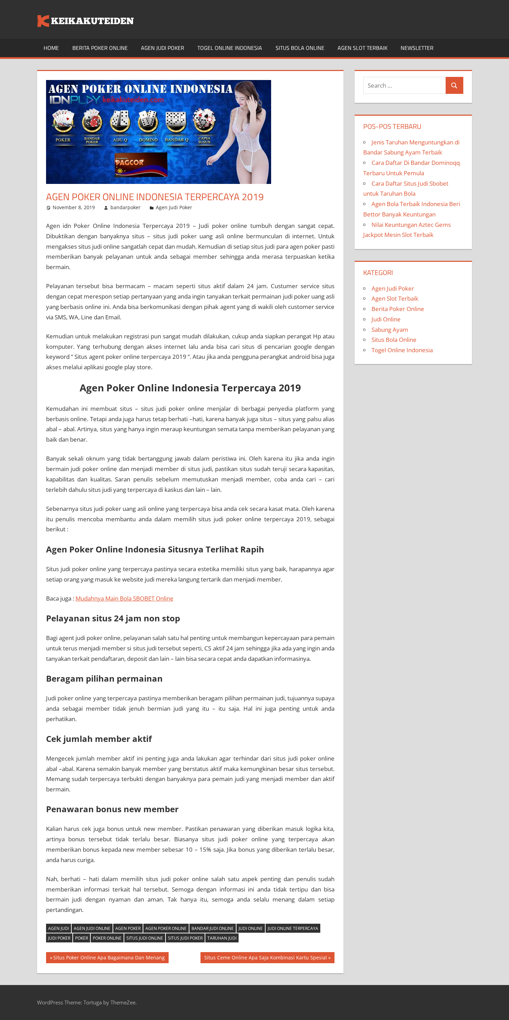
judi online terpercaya (293, 928)
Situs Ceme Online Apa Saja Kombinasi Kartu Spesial (265, 959)
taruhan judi (221, 938)
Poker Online (107, 938)
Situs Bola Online (300, 48)
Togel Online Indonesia (229, 48)
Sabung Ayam (390, 330)
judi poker (59, 938)
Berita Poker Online (100, 48)
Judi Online (251, 928)
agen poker (128, 928)
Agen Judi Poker (162, 48)
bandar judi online (212, 928)
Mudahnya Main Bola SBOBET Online (124, 598)
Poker (81, 938)
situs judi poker (185, 938)
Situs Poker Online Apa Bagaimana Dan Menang (109, 959)
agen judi (58, 928)
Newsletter (417, 48)
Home (51, 48)
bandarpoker (125, 207)
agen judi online (92, 928)
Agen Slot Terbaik (362, 48)
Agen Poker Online (166, 928)
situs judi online (144, 938)
